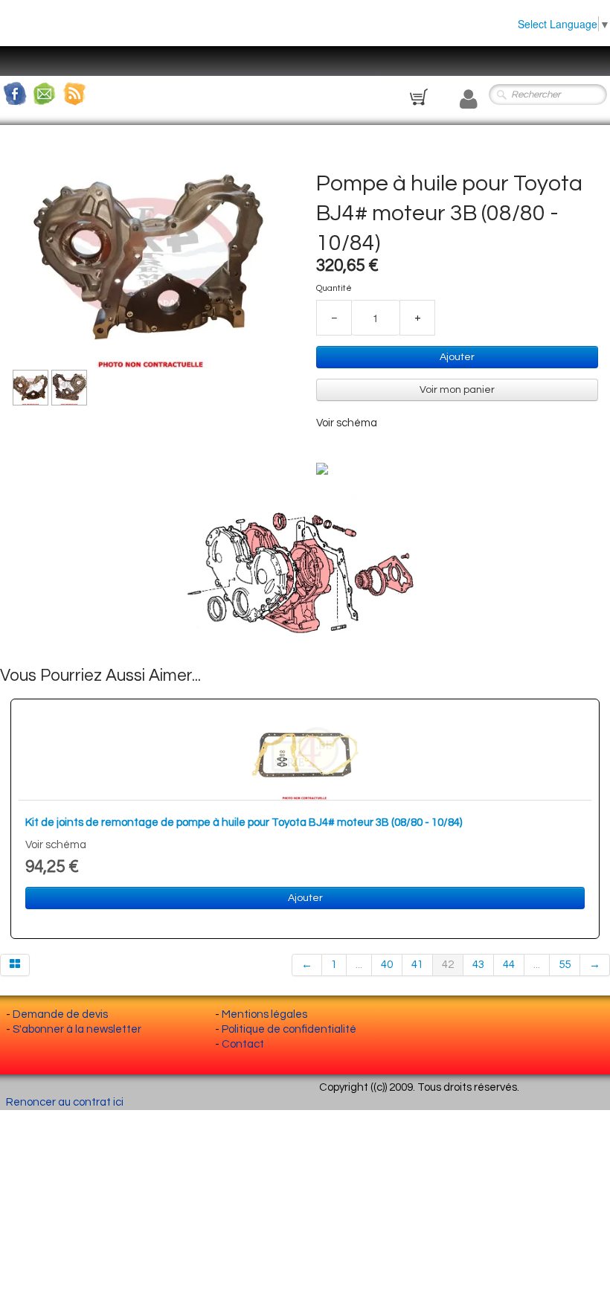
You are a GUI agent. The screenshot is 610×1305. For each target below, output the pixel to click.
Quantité (334, 288)
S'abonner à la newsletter (77, 1029)
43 (478, 964)
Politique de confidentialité (289, 1029)
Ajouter (457, 357)
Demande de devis (60, 1014)
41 (417, 964)
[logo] (26, 71)
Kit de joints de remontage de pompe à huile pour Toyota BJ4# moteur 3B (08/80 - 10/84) (243, 822)
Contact (243, 1044)
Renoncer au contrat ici (64, 1102)
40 (387, 964)
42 (448, 964)
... (359, 964)
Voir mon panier (457, 390)
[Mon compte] (469, 99)
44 (509, 964)
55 (565, 964)
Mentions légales (264, 1014)
